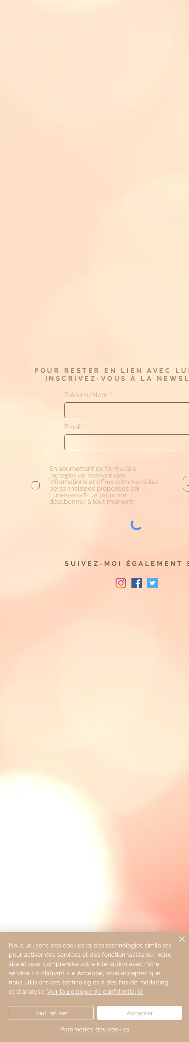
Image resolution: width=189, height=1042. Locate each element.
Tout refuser (51, 1012)
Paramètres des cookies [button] (94, 1029)
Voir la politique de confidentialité (95, 991)
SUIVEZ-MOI (95, 564)
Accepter (140, 1012)
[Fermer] (176, 944)
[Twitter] (152, 583)
